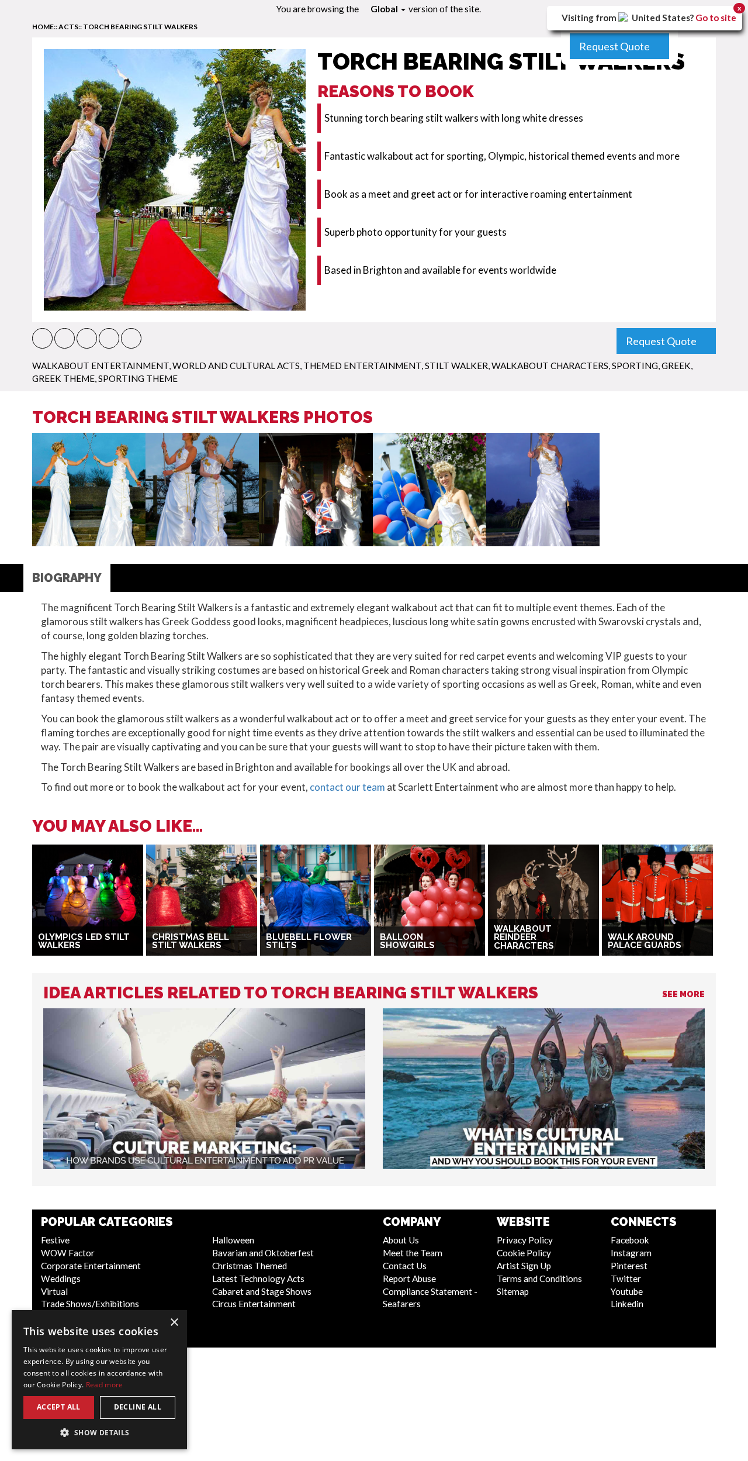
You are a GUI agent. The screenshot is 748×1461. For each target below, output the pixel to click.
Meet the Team (412, 1253)
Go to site (715, 17)
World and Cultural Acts (236, 365)
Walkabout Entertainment (100, 365)
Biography (67, 578)
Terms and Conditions (539, 1278)
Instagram (631, 1253)
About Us (401, 1240)
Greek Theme (63, 378)
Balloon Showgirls (407, 941)
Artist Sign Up (524, 1265)
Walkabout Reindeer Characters (524, 937)
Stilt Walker (456, 365)
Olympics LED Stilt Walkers (84, 941)
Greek (676, 365)
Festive (55, 1240)
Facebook (630, 1240)
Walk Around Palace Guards (644, 941)
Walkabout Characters (549, 365)
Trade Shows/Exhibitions (90, 1303)
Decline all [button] (137, 1407)
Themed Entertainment (362, 365)
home (43, 26)
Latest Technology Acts (258, 1278)
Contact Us (405, 1265)
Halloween (233, 1240)
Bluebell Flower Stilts (309, 941)
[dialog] (99, 1379)
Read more (104, 1385)
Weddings (61, 1278)
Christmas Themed (249, 1265)
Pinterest (629, 1265)
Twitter (626, 1278)
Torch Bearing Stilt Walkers (140, 26)
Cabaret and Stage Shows (261, 1291)
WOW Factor (68, 1253)
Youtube (627, 1291)
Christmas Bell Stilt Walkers (190, 941)
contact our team (347, 787)
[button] (42, 338)
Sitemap (513, 1291)
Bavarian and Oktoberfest (263, 1253)
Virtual (54, 1291)
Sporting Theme (138, 378)
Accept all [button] (59, 1407)
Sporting (635, 365)
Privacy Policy (525, 1240)
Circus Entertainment (254, 1303)
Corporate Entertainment (91, 1265)
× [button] (173, 1322)
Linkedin (627, 1303)
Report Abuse (409, 1278)
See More (683, 994)
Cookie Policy (524, 1253)
